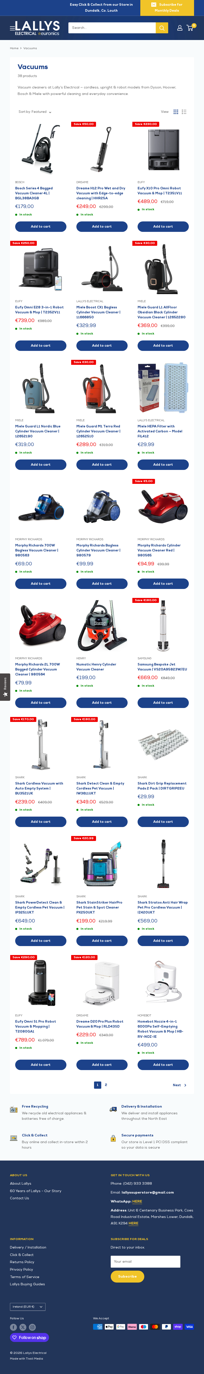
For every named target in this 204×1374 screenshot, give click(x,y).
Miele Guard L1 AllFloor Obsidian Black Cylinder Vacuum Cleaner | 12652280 (162, 312)
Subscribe (127, 1276)
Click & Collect (22, 1255)
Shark (20, 777)
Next (177, 1085)
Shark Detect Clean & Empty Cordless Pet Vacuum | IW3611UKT (100, 788)
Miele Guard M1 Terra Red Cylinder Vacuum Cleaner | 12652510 (98, 431)
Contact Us (19, 1198)
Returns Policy (22, 1262)
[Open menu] (12, 28)
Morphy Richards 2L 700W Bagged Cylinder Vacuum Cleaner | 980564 (37, 669)
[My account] (179, 28)
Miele (142, 301)
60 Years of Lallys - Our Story (35, 1191)
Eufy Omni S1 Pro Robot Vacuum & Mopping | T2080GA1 (35, 1027)
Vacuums (30, 48)
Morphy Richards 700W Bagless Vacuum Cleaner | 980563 (36, 550)
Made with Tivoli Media (26, 1359)
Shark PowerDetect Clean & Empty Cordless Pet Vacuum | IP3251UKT (39, 908)
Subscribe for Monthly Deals (168, 8)
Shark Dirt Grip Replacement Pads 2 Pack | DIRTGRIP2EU (162, 786)
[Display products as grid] (176, 112)
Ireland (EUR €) (23, 1307)
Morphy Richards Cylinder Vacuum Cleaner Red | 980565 (159, 550)
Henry (81, 658)
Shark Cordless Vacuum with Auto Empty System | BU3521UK (39, 788)
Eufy (141, 182)
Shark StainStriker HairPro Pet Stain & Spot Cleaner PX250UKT (99, 908)
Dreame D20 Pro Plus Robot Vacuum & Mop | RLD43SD (99, 1024)
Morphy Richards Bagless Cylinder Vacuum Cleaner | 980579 (98, 550)
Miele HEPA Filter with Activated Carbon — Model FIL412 (160, 431)
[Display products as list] (184, 112)
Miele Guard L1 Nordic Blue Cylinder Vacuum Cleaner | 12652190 (37, 431)
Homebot (144, 1015)
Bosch (19, 182)
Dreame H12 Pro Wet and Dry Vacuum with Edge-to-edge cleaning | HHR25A (100, 193)
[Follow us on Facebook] (13, 1327)
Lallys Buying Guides (27, 1284)
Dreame (82, 182)
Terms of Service (24, 1277)
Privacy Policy (21, 1269)
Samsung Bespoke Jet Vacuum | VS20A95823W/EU (162, 667)
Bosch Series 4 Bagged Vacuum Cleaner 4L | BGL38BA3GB (34, 193)
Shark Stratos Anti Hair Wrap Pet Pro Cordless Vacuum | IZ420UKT (163, 908)
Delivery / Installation (28, 1247)
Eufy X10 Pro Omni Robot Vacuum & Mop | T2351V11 (160, 190)
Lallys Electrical (89, 301)
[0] (190, 28)
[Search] (162, 27)
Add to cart (41, 227)
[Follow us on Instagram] (32, 1327)
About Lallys (20, 1183)
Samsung (145, 658)
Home (14, 48)
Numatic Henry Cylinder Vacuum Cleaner (96, 667)
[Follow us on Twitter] (22, 1327)
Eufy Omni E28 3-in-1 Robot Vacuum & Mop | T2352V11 (39, 309)
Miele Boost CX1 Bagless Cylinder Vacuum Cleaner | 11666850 (98, 312)
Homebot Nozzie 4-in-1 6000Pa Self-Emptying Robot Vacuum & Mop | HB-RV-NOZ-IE (160, 1029)
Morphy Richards (28, 539)
